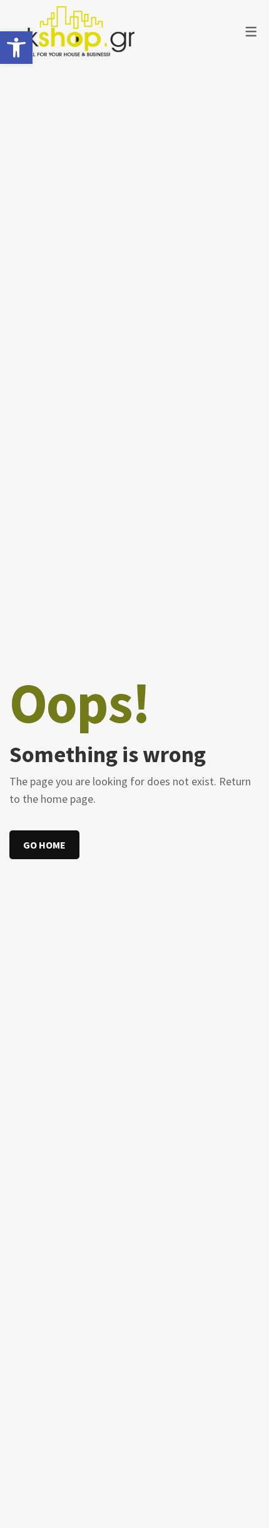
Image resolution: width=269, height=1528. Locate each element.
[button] (16, 47)
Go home (44, 845)
